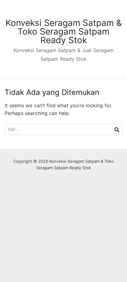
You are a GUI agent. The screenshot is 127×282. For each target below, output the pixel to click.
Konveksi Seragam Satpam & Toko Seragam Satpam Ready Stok (64, 31)
